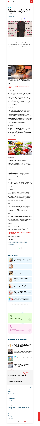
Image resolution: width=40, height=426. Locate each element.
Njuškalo (27, 407)
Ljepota (9, 391)
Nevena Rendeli (15, 242)
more (10, 242)
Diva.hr (20, 407)
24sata (9, 408)
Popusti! (12, 408)
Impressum (10, 415)
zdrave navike (11, 244)
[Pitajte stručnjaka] (39, 416)
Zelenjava (11, 125)
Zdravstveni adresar (12, 398)
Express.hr (20, 408)
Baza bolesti (10, 400)
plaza (21, 242)
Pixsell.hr (16, 408)
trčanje (25, 242)
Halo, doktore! (10, 396)
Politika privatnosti (11, 418)
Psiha (9, 389)
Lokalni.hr (24, 407)
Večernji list (10, 407)
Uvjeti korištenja (11, 416)
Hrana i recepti (11, 393)
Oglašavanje (10, 413)
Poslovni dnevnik (15, 407)
